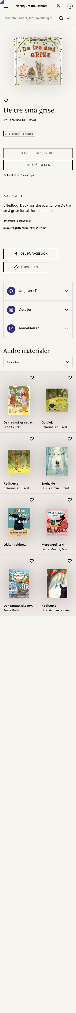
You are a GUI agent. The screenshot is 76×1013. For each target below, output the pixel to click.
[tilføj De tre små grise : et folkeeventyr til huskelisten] (31, 378)
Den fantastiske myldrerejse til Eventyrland (19, 606)
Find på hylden (38, 165)
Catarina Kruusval (22, 120)
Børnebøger (24, 221)
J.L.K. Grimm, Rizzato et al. (56, 488)
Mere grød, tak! (53, 545)
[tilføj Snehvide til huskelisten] (69, 439)
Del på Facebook (34, 253)
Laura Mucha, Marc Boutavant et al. (55, 549)
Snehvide (48, 483)
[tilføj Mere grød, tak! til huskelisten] (69, 500)
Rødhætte (11, 483)
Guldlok (47, 422)
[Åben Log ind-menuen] (58, 6)
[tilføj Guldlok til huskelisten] (69, 378)
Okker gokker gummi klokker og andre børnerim (17, 545)
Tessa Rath (11, 610)
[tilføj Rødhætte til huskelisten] (31, 439)
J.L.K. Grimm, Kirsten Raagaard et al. (56, 610)
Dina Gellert (12, 427)
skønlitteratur (38, 228)
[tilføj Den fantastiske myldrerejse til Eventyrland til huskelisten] (31, 561)
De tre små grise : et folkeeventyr (18, 423)
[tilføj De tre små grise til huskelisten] (5, 100)
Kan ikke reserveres (37, 153)
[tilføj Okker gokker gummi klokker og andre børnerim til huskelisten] (31, 500)
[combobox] (38, 18)
